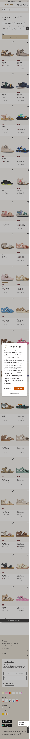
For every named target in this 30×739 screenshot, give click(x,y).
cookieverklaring (8, 373)
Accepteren (19, 388)
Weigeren (8, 388)
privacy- (19, 372)
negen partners (14, 350)
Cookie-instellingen (14, 393)
